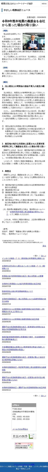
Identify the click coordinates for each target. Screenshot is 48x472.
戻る (44, 246)
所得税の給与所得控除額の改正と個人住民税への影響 (22, 276)
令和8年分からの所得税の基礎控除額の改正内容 (20, 319)
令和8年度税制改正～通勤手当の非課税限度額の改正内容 (24, 387)
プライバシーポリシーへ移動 (24, 464)
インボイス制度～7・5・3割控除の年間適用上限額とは (23, 258)
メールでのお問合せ (20, 429)
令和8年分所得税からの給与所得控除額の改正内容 (21, 284)
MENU (44, 4)
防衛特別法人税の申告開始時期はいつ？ (17, 291)
